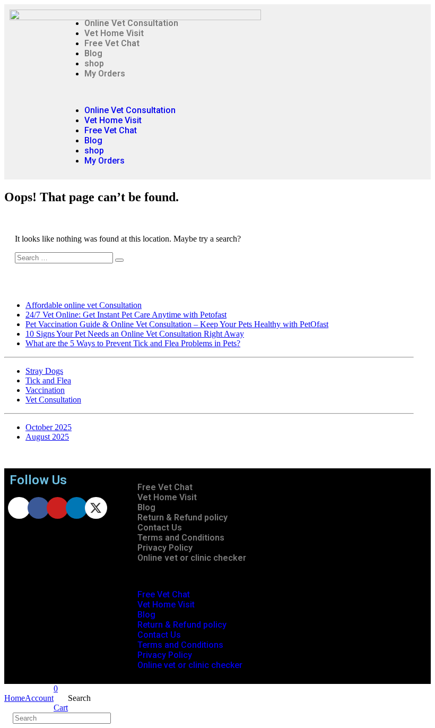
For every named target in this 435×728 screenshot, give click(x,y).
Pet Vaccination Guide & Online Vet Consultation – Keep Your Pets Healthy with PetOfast (176, 324)
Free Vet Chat (112, 43)
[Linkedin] (77, 508)
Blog (93, 53)
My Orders (104, 73)
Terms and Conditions (180, 538)
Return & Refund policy (182, 517)
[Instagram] (19, 508)
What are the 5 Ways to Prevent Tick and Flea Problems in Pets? (132, 343)
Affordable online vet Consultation (83, 305)
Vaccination (45, 390)
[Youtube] (57, 508)
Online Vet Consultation (131, 23)
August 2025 (47, 436)
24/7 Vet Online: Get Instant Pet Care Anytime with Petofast (126, 314)
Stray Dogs (44, 370)
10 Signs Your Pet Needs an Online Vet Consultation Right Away (134, 333)
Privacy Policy (165, 548)
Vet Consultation (53, 399)
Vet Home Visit (114, 33)
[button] (227, 92)
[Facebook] (38, 508)
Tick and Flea (48, 380)
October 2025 (48, 427)
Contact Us (159, 528)
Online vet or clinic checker (191, 558)
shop (94, 63)
